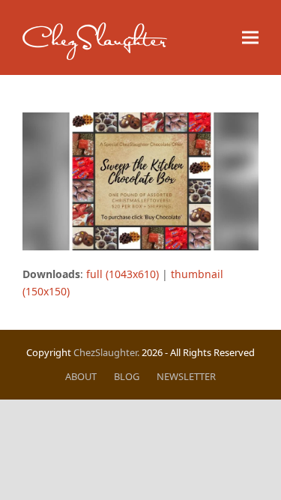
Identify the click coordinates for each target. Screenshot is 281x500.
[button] (250, 37)
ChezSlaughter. (106, 352)
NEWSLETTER (186, 376)
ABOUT (81, 376)
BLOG (126, 376)
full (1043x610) (122, 274)
